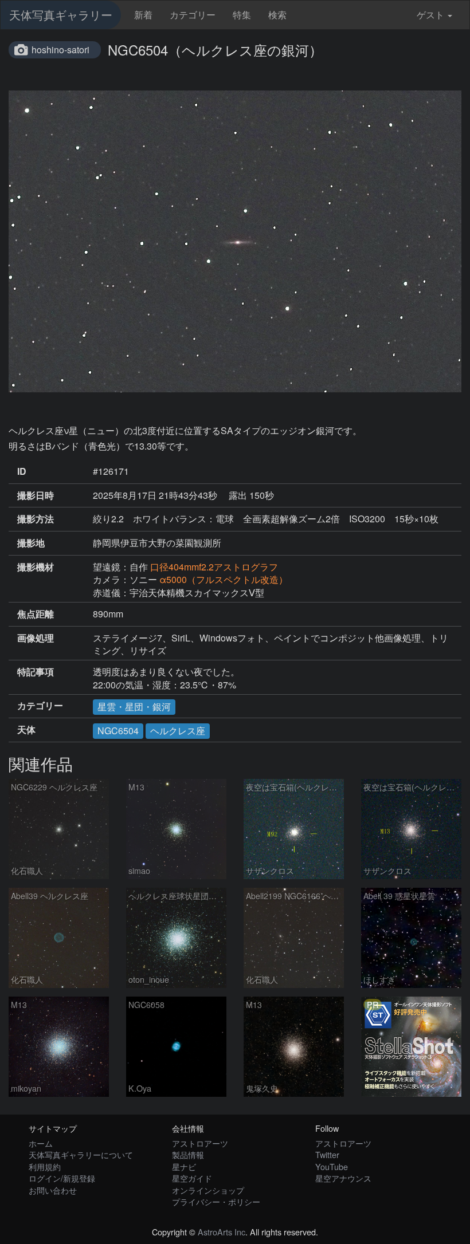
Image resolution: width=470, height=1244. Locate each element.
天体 (26, 729)
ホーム (41, 1143)
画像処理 (35, 638)
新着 (143, 14)
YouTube (331, 1166)
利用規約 (45, 1166)
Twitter (327, 1154)
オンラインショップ (208, 1190)
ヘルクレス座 (177, 730)
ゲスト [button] (430, 14)
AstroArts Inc (221, 1232)
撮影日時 (35, 495)
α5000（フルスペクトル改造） (223, 579)
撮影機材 (35, 567)
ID (21, 471)
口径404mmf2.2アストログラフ (214, 566)
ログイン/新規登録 (62, 1178)
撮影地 (31, 543)
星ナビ (184, 1166)
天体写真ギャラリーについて (81, 1154)
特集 (242, 14)
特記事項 (35, 672)
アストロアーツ (200, 1143)
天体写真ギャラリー (60, 14)
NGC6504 (118, 730)
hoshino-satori (60, 49)
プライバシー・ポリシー (216, 1201)
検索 (277, 14)
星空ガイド (192, 1178)
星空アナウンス (343, 1178)
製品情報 (188, 1154)
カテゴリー (193, 14)
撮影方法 (35, 519)
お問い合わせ (53, 1190)
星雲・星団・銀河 (134, 706)
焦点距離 (35, 614)
